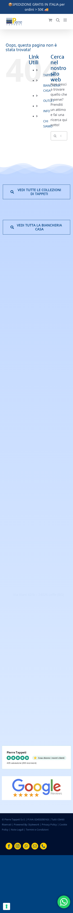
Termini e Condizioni (37, 829)
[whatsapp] (26, 846)
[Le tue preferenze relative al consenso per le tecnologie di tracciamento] (6, 906)
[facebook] (9, 846)
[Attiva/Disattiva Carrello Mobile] (50, 20)
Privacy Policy (49, 824)
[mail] (34, 846)
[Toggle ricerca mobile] (58, 20)
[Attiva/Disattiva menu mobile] (65, 20)
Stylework (33, 824)
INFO (46, 111)
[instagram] (17, 846)
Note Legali (17, 829)
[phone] (43, 846)
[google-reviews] (36, 778)
